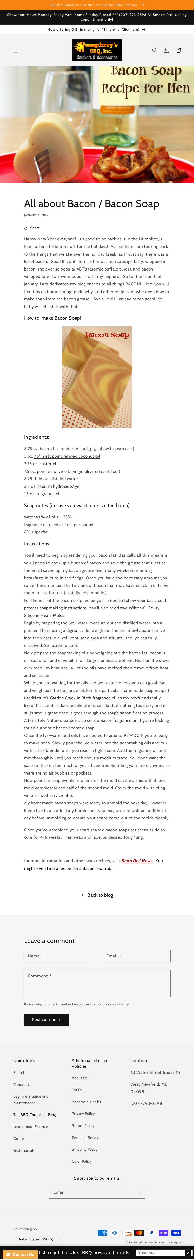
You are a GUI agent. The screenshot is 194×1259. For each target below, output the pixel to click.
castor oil (48, 463)
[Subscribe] (139, 1192)
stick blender (48, 750)
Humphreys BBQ (143, 1242)
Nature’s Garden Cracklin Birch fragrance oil (75, 697)
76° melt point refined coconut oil (67, 456)
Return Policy (83, 1125)
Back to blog (100, 895)
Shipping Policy (85, 1149)
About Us (80, 1078)
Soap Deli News (137, 860)
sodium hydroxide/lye (59, 486)
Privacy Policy (83, 1113)
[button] (16, 50)
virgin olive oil (86, 471)
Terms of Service (86, 1137)
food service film (55, 795)
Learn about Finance (30, 1126)
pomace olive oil (53, 471)
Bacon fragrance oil (118, 720)
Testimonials (24, 1150)
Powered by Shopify (168, 1242)
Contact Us (22, 1084)
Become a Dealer (86, 1102)
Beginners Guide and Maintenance (31, 1099)
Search (19, 1072)
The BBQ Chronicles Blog (34, 1114)
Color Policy (82, 1161)
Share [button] (35, 228)
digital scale (77, 630)
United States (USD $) (35, 1239)
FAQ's (77, 1090)
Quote (18, 1138)
